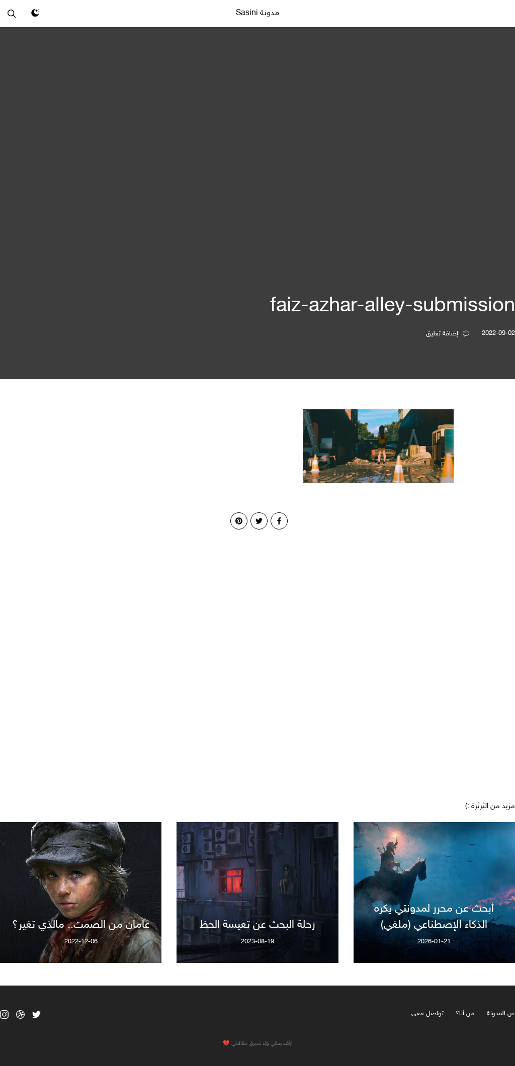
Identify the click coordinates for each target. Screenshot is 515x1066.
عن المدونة (501, 1014)
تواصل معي (427, 1014)
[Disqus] (257, 655)
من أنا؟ (465, 1014)
